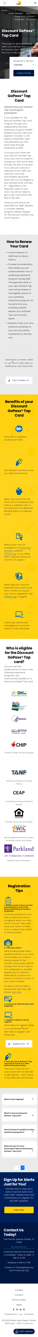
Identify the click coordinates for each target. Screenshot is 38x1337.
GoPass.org (10, 553)
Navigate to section (23, 61)
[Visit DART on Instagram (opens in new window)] (24, 1309)
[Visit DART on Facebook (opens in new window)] (13, 1309)
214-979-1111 (18, 1247)
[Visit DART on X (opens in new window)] (17, 1309)
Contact (19, 1295)
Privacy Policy (19, 1299)
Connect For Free (24, 73)
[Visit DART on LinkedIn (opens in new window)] (20, 1309)
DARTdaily (10, 1323)
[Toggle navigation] (4, 3)
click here (16, 992)
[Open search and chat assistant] (35, 3)
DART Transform (25, 1323)
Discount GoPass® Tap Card (31, 16)
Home (4, 10)
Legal (19, 1304)
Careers (19, 1290)
